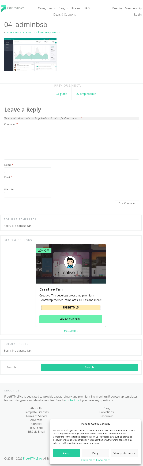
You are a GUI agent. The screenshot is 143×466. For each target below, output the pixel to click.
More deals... (71, 330)
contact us (72, 400)
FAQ (87, 8)
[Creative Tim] (71, 264)
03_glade (61, 94)
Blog (62, 8)
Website (9, 189)
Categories (45, 8)
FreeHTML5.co (32, 458)
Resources (106, 416)
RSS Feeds (36, 428)
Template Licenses (36, 412)
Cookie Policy (88, 460)
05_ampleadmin (86, 94)
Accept (66, 453)
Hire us (75, 8)
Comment (11, 124)
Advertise (36, 420)
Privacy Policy (103, 460)
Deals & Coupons (64, 14)
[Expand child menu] (55, 8)
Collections (106, 412)
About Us (36, 408)
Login (138, 14)
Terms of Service (36, 416)
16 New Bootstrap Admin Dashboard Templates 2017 (34, 32)
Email (8, 177)
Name (8, 164)
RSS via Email (36, 432)
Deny (95, 453)
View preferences (124, 453)
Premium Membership (127, 8)
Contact (36, 424)
